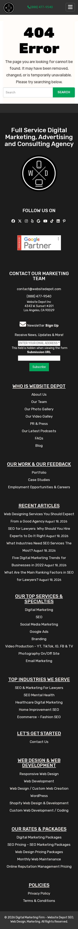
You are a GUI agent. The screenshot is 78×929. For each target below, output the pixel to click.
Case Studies (39, 480)
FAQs (39, 438)
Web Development (39, 781)
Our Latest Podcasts (39, 431)
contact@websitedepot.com (39, 289)
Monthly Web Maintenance (39, 859)
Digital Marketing (39, 610)
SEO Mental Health (39, 695)
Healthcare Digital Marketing (39, 702)
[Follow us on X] (20, 221)
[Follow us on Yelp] (33, 221)
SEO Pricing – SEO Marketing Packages (39, 844)
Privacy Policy (39, 893)
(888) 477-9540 (41, 7)
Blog (39, 445)
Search (64, 92)
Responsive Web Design (39, 774)
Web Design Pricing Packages (39, 852)
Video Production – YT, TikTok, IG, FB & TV (39, 646)
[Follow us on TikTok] (52, 221)
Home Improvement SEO (39, 709)
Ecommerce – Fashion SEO (39, 717)
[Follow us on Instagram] (27, 221)
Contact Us (39, 742)
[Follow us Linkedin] (59, 221)
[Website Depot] (39, 179)
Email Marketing (39, 661)
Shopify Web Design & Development (39, 803)
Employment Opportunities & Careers (39, 487)
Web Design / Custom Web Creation (39, 788)
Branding (39, 639)
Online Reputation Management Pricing (39, 866)
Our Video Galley (39, 416)
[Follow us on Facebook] (13, 221)
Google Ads (39, 631)
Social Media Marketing (39, 624)
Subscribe (39, 367)
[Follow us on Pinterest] (65, 221)
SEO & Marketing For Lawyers (39, 688)
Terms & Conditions (39, 901)
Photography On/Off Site (39, 653)
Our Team (39, 402)
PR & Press (39, 424)
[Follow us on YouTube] (45, 221)
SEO (39, 617)
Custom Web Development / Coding (39, 810)
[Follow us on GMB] (39, 221)
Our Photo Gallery (39, 409)
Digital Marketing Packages (39, 837)
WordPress (39, 796)
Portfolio (39, 472)
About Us (39, 394)
